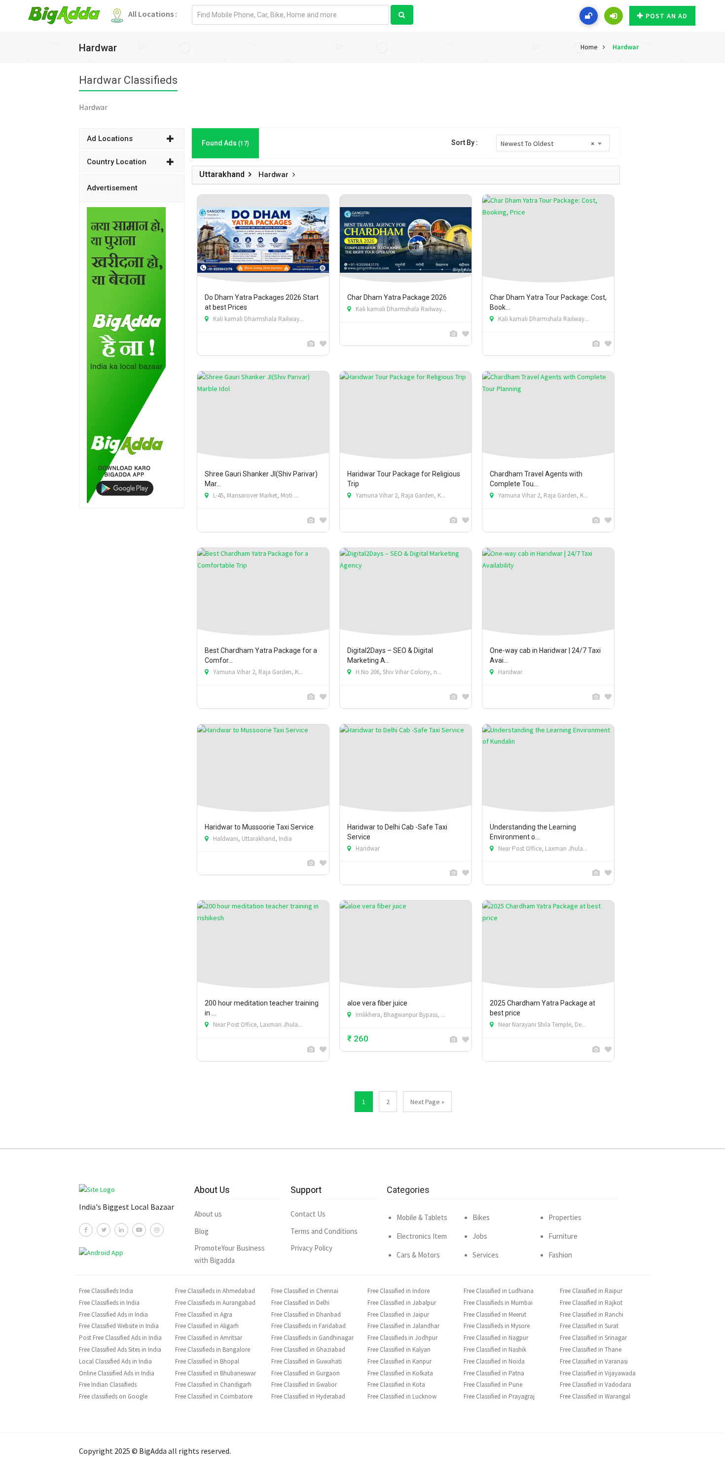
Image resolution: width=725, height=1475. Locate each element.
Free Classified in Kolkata (400, 1373)
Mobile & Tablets (422, 1217)
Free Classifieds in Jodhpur (402, 1337)
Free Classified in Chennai (304, 1291)
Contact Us (308, 1214)
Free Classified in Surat (589, 1326)
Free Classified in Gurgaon (305, 1373)
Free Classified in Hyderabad (308, 1396)
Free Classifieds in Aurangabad (215, 1302)
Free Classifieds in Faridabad (308, 1326)
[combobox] (553, 143)
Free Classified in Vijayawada (598, 1373)
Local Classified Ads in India (115, 1361)
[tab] (131, 138)
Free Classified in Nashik (495, 1349)
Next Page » (427, 1101)
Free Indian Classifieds (108, 1384)
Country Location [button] (116, 161)
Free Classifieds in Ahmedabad (215, 1291)
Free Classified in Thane (590, 1349)
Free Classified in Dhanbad (306, 1314)
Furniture (563, 1236)
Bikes (481, 1217)
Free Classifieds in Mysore (497, 1326)
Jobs (479, 1236)
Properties (564, 1217)
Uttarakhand (222, 174)
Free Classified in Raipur (591, 1291)
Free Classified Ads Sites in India (120, 1349)
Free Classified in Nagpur (496, 1337)
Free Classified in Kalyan (399, 1349)
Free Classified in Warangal (595, 1396)
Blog (201, 1231)
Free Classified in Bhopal (207, 1361)
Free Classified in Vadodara (595, 1384)
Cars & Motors (418, 1254)
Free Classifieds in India (109, 1302)
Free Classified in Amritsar (208, 1337)
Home (589, 46)
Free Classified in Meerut (495, 1314)
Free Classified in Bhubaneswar (215, 1373)
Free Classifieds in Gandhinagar (312, 1337)
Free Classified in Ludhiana (499, 1291)
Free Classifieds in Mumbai (498, 1302)
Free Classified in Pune (493, 1384)
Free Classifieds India (106, 1291)
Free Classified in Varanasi (594, 1361)
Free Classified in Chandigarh (213, 1384)
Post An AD (667, 15)
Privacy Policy (311, 1248)
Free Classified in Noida (494, 1361)
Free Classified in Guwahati (306, 1361)
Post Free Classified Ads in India (120, 1337)
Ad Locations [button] (110, 138)
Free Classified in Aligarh (207, 1326)
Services (485, 1254)
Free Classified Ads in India (113, 1314)
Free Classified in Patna (494, 1373)
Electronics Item (422, 1236)
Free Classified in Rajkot (591, 1302)
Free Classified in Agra (203, 1314)
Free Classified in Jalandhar (403, 1326)
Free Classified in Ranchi (591, 1314)
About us (208, 1214)
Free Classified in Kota (396, 1384)
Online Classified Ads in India (116, 1373)
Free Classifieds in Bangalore (212, 1349)
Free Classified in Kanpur (399, 1361)
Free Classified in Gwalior (304, 1384)
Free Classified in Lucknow (401, 1396)
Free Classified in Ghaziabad (308, 1349)
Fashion (560, 1254)
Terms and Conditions (324, 1231)
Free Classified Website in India (119, 1326)
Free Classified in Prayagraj (499, 1396)
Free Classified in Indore (398, 1291)
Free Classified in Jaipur (398, 1314)
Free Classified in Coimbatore (214, 1396)
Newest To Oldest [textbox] (547, 143)
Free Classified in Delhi (300, 1302)
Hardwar (626, 46)
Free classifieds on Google (113, 1396)
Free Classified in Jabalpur (401, 1302)
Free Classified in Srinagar (593, 1337)
